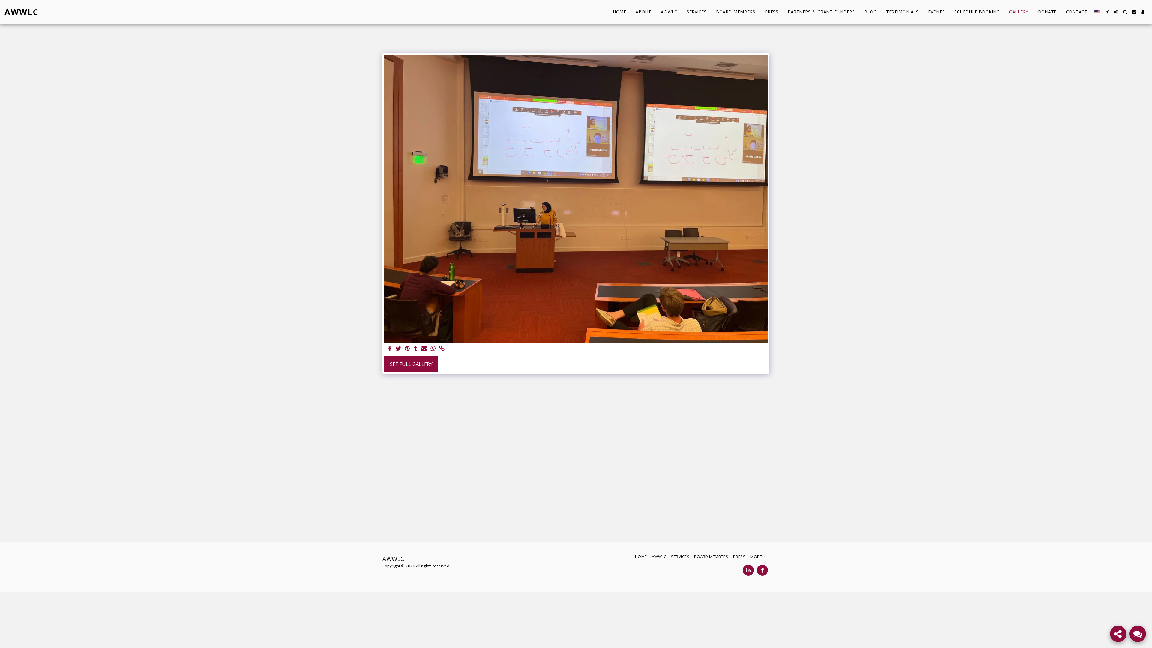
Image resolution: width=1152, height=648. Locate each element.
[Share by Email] (425, 349)
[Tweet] (398, 349)
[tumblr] (416, 349)
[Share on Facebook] (390, 349)
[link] (442, 349)
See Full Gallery (411, 364)
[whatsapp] (433, 349)
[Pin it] (407, 349)
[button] (1107, 12)
